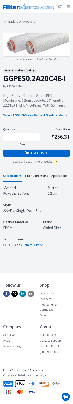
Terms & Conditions (31, 370)
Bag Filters (47, 293)
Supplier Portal (49, 346)
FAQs (6, 340)
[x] (14, 294)
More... (44, 315)
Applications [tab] (59, 176)
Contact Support (50, 340)
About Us (9, 335)
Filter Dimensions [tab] (36, 176)
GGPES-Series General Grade (23, 245)
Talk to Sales (48, 335)
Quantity (9, 129)
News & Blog (12, 346)
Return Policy (10, 370)
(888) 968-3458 (50, 352)
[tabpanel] (36, 216)
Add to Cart (39, 153)
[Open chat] (66, 397)
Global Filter (15, 86)
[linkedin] (22, 294)
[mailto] (31, 294)
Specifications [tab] (12, 176)
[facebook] (6, 294)
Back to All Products (21, 21)
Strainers (45, 299)
